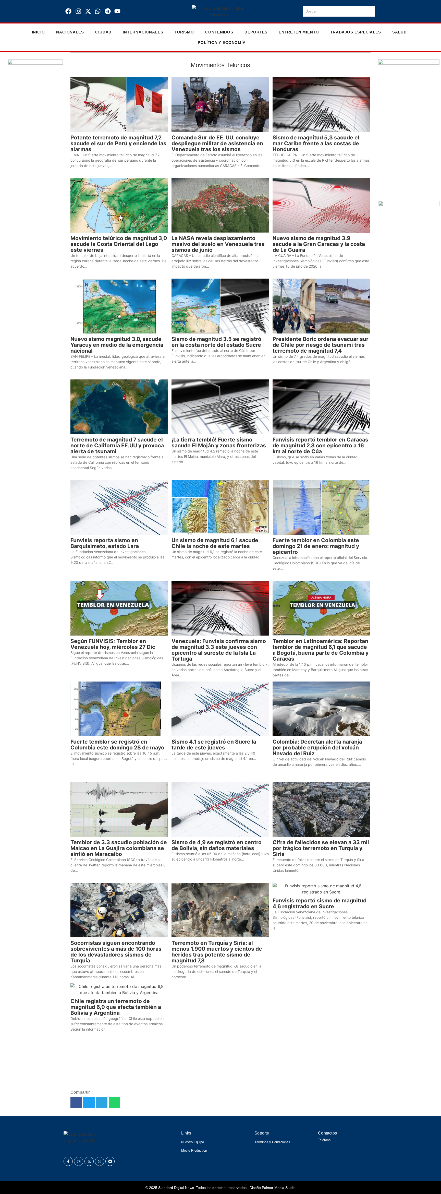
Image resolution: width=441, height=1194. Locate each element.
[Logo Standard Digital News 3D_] (220, 11)
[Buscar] (370, 11)
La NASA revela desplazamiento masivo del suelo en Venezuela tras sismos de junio (218, 244)
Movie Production (194, 1150)
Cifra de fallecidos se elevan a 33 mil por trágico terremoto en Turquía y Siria (321, 848)
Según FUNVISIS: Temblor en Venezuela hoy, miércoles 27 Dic (112, 644)
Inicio (38, 32)
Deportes (255, 32)
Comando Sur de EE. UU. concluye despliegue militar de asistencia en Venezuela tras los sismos (217, 143)
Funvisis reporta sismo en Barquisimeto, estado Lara (104, 543)
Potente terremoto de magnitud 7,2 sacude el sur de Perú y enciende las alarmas (118, 143)
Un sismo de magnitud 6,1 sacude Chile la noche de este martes (215, 543)
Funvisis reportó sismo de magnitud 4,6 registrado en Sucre (319, 903)
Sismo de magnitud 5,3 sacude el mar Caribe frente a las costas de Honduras (316, 143)
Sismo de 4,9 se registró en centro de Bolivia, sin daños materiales (217, 845)
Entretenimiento (299, 32)
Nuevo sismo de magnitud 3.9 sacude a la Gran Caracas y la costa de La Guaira (319, 244)
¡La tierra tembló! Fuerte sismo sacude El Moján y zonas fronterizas (219, 442)
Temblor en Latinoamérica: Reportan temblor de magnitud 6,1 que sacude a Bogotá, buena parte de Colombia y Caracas (321, 650)
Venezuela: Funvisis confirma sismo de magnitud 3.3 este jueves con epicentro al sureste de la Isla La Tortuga (219, 650)
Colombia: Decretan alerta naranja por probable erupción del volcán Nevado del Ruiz (317, 747)
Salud (399, 32)
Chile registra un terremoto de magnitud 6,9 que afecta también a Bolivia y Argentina (115, 1007)
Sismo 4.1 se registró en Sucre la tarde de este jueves (214, 744)
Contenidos (219, 32)
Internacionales (143, 32)
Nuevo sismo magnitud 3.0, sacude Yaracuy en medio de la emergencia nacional (116, 345)
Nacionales (70, 32)
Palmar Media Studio (279, 1188)
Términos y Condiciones (272, 1142)
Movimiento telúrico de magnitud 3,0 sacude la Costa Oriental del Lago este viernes (118, 244)
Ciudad (103, 32)
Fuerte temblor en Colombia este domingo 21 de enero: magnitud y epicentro (316, 546)
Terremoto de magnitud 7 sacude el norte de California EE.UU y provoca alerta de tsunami (117, 445)
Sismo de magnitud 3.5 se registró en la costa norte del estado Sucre (216, 342)
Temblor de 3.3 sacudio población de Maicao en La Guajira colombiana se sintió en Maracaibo (118, 848)
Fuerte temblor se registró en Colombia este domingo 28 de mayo (117, 744)
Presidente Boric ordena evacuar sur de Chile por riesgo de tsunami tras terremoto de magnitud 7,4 (321, 345)
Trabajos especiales (355, 32)
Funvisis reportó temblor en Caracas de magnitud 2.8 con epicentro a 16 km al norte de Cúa (320, 445)
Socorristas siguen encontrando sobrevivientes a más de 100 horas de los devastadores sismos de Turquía (116, 951)
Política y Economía (222, 42)
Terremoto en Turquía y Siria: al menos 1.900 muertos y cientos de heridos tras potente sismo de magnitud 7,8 (217, 951)
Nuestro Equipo (192, 1142)
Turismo (184, 32)
